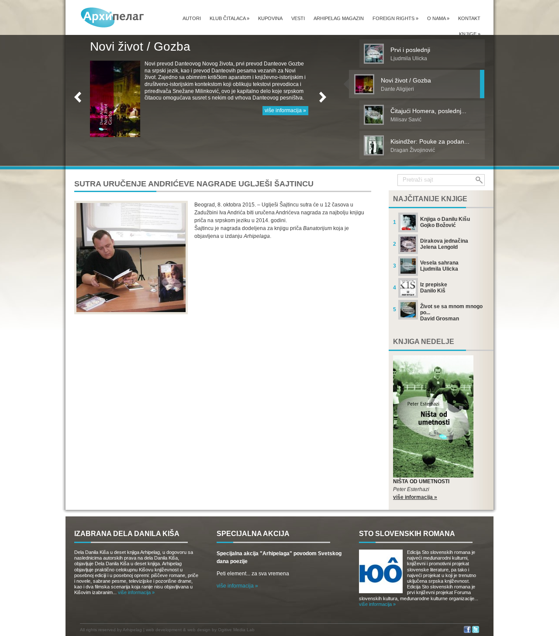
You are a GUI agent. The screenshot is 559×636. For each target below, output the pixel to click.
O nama (438, 18)
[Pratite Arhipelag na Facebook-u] (467, 631)
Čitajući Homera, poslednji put (172, 46)
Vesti (298, 18)
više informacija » (285, 124)
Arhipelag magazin (339, 18)
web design (198, 629)
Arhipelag (132, 629)
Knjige (469, 34)
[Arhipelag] (112, 17)
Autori (192, 18)
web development (164, 629)
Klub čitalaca (229, 18)
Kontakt (469, 18)
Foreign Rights (395, 18)
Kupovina (270, 18)
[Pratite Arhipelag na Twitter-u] (475, 631)
